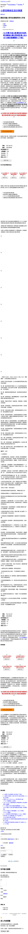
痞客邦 (9, 839)
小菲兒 (2, 831)
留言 (12, 839)
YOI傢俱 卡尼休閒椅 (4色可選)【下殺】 (12, 794)
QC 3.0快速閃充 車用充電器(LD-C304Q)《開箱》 (15, 814)
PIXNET (6, 913)
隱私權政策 (24, 913)
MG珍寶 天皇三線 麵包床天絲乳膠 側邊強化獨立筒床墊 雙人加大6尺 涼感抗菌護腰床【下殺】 (15, 35)
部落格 (5, 25)
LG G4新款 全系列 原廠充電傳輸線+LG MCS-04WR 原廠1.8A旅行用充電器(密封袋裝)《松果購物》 (15, 807)
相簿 (4, 23)
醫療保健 (11, 842)
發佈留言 (3, 856)
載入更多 (3, 847)
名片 (4, 27)
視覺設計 (12, 21)
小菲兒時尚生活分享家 (11, 10)
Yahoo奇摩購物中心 (20, 102)
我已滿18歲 (3, 931)
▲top (2, 845)
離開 (8, 931)
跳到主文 (3, 14)
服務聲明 (14, 914)
